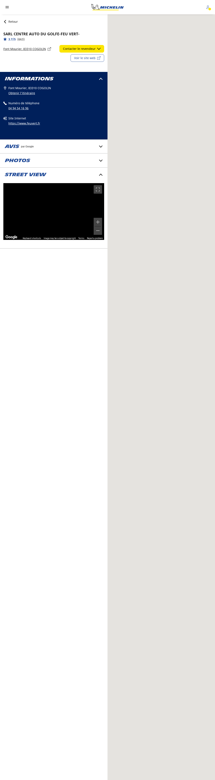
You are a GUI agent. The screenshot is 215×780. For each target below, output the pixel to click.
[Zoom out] (98, 230)
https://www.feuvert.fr (24, 123)
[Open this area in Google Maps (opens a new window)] (11, 237)
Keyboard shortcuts (32, 238)
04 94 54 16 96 (18, 108)
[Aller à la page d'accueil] (107, 7)
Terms (81, 238)
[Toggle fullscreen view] (98, 189)
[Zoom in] (98, 222)
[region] (53, 211)
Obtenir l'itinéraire (21, 93)
